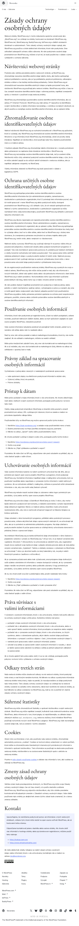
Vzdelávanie (45, 873)
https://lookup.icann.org (19, 840)
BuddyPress (7, 901)
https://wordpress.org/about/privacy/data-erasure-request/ (37, 579)
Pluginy (24, 880)
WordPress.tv (47, 884)
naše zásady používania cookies (24, 760)
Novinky (5, 876)
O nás (4, 9)
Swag (63, 884)
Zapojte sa (64, 873)
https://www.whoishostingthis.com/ (23, 843)
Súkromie (5, 884)
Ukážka (24, 873)
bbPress (6, 898)
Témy (23, 876)
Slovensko (11, 911)
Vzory (23, 884)
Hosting (5, 880)
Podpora (44, 876)
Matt (5, 894)
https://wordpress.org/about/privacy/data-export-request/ (37, 442)
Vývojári (44, 880)
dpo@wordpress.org (18, 856)
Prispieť (63, 880)
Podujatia (63, 876)
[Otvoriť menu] (75, 3)
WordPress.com (9, 891)
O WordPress (7, 873)
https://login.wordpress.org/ (25, 426)
